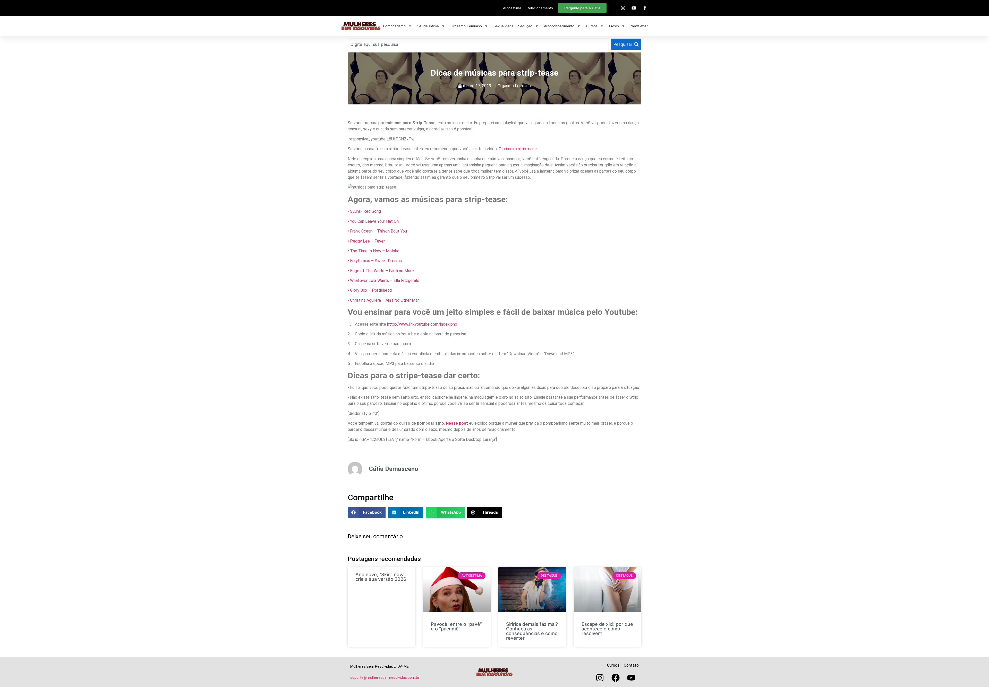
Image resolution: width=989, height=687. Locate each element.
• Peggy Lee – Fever (366, 241)
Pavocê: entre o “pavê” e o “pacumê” (456, 626)
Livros (614, 26)
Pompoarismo (394, 26)
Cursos (592, 26)
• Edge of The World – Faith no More (381, 270)
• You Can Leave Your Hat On (373, 221)
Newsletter (639, 26)
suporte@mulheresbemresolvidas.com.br (384, 677)
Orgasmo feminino (466, 26)
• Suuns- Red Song (364, 211)
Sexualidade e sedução (512, 26)
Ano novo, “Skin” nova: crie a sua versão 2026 (380, 577)
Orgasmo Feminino (514, 85)
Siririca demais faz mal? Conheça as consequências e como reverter (532, 631)
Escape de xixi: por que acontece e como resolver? (607, 628)
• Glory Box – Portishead (370, 290)
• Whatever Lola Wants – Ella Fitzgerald (383, 280)
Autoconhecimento (559, 26)
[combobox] (478, 44)
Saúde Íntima (428, 26)
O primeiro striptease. (518, 148)
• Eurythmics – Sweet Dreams (375, 260)
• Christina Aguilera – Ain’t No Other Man (384, 300)
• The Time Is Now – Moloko (373, 250)
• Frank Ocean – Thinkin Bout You (377, 231)
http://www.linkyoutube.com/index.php (421, 324)
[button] (367, 512)
